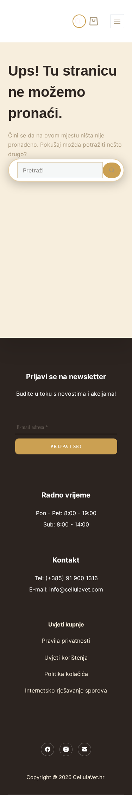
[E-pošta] (84, 749)
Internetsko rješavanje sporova (66, 690)
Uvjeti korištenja (66, 657)
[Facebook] (47, 749)
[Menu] (117, 21)
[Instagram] (66, 749)
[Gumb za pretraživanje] (112, 170)
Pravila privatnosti (66, 640)
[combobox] (60, 170)
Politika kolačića (66, 673)
